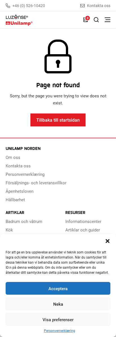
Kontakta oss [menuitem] (18, 165)
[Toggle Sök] (96, 20)
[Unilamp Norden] (42, 20)
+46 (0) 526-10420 (28, 5)
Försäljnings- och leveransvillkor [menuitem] (36, 182)
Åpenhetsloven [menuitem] (20, 191)
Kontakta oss (98, 5)
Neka (58, 304)
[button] (107, 241)
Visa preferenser (58, 319)
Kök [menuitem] (9, 230)
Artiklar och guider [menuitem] (82, 230)
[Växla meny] (107, 20)
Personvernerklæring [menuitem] (25, 174)
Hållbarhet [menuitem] (15, 199)
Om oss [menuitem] (13, 157)
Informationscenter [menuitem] (83, 221)
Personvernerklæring (59, 331)
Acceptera (58, 288)
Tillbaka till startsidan (58, 120)
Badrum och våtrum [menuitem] (24, 221)
